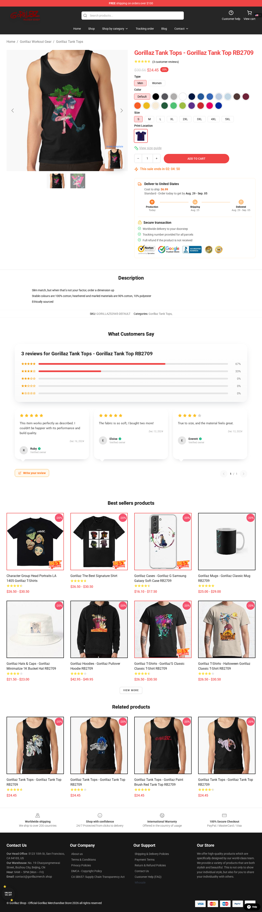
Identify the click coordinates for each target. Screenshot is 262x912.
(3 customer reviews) (165, 61)
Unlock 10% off (8, 894)
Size (137, 112)
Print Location (143, 125)
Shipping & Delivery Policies (152, 854)
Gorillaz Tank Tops (69, 42)
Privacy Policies (81, 865)
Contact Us (142, 871)
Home (11, 42)
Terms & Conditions (83, 859)
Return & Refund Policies (150, 865)
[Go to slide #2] (78, 181)
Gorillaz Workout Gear (35, 42)
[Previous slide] (13, 110)
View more (131, 690)
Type (137, 76)
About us (77, 854)
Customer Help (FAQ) (148, 876)
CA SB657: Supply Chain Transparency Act (98, 876)
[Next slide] (121, 110)
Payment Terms (145, 859)
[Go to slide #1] (56, 181)
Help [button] (254, 906)
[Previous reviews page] (223, 473)
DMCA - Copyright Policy (86, 871)
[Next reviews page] (243, 473)
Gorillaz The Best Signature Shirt (93, 576)
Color (137, 89)
